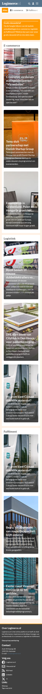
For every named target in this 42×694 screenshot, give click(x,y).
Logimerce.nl (11, 662)
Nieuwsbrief (10, 666)
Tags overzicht (7, 688)
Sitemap (5, 686)
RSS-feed (9, 670)
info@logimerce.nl (14, 653)
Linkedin (9, 675)
